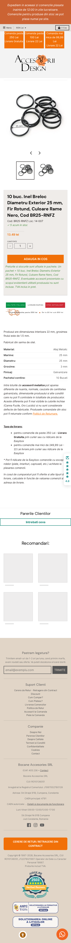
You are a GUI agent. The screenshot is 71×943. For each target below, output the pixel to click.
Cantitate (12, 241)
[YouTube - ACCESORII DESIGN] (42, 825)
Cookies (35, 750)
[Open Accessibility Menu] (23, 935)
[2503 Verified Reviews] (35, 899)
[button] (67, 469)
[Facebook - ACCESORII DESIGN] (29, 825)
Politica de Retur (35, 708)
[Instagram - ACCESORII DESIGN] (35, 825)
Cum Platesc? (35, 701)
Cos (64, 28)
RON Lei (19, 28)
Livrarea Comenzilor (35, 704)
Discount (35, 694)
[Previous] (31, 153)
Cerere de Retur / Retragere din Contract (35, 843)
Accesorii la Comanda (35, 711)
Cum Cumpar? (35, 697)
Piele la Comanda (35, 715)
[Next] (40, 153)
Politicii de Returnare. (45, 413)
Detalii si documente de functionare (45, 804)
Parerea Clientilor (35, 735)
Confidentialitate (35, 746)
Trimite (60, 670)
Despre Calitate (35, 739)
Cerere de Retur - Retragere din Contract (35, 690)
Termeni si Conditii (35, 742)
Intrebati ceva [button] (35, 522)
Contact (35, 753)
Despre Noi (35, 732)
